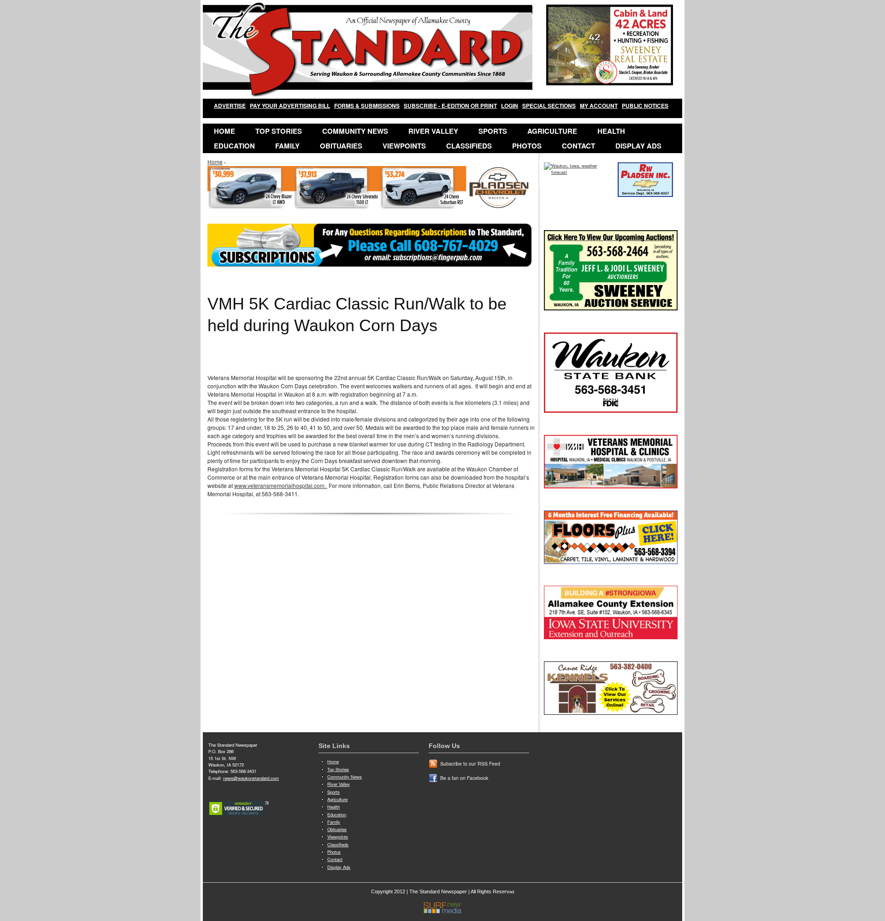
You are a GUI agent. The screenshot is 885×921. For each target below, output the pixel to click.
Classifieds (469, 146)
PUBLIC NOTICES (645, 105)
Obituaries (341, 146)
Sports (492, 131)
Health (611, 131)
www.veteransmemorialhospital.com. (280, 485)
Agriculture (552, 131)
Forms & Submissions (367, 105)
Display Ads (638, 146)
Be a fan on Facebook (464, 777)
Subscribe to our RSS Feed (470, 763)
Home (224, 131)
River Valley (433, 131)
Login (509, 105)
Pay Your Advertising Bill (290, 105)
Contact (578, 146)
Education (234, 146)
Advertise (230, 105)
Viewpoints (404, 146)
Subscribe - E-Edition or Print (450, 105)
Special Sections (549, 105)
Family (287, 146)
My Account (599, 105)
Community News (355, 131)
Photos (527, 146)
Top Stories (278, 131)
